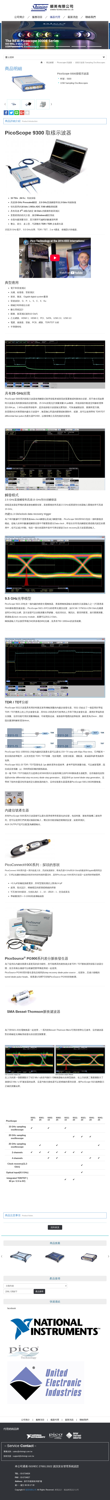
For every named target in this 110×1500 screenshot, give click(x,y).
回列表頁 (55, 1227)
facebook (11, 1308)
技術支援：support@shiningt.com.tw (19, 1456)
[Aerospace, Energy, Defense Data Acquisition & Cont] (45, 1382)
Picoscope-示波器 (64, 62)
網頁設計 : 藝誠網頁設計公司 (67, 1490)
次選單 (10, 57)
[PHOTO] (28, 84)
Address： (19, 1481)
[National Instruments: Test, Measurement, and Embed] (55, 1327)
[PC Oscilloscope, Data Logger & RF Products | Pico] (22, 1352)
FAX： (17, 1477)
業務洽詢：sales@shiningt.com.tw (18, 1451)
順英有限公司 (55, 7)
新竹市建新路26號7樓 (33, 1481)
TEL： (17, 1473)
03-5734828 (25, 1473)
